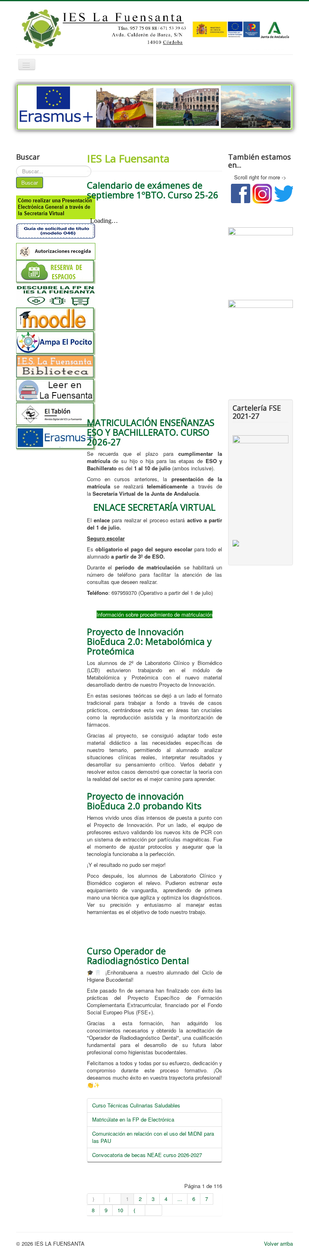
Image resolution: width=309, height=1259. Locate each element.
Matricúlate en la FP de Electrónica (133, 1119)
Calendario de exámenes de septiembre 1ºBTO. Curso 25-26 (152, 190)
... (179, 1199)
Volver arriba (278, 1243)
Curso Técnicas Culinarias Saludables (136, 1105)
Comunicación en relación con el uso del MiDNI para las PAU (153, 1137)
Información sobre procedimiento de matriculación (154, 614)
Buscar (29, 182)
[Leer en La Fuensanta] (48, 391)
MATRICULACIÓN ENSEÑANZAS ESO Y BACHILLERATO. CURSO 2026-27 (150, 432)
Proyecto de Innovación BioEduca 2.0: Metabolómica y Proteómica (149, 641)
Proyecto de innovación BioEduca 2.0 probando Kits (144, 801)
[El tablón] (48, 414)
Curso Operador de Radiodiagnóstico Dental (138, 955)
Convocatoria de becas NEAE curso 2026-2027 (147, 1155)
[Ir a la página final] (153, 1210)
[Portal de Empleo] (260, 315)
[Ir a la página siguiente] (136, 1210)
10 (120, 1210)
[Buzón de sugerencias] (260, 251)
